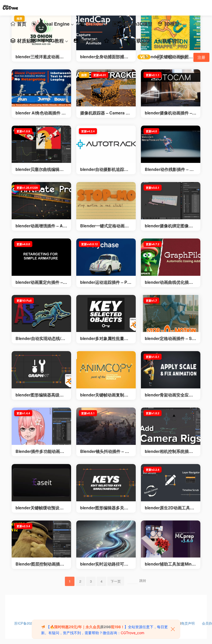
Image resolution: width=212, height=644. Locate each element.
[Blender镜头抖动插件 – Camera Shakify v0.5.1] (106, 426)
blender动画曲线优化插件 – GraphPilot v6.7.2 (170, 282)
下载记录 (141, 40)
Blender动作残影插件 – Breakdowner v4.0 (170, 169)
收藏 (115, 40)
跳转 (142, 580)
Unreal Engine (54, 23)
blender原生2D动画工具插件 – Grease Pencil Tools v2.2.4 (170, 507)
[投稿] (159, 57)
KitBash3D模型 (135, 23)
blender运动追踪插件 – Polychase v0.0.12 (105, 282)
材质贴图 (26, 40)
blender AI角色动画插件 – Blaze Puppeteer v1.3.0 (40, 112)
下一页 (116, 581)
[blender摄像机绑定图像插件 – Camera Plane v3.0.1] (170, 200)
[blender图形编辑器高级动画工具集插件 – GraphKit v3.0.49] (41, 369)
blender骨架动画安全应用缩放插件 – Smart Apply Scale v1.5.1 (170, 394)
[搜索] (170, 57)
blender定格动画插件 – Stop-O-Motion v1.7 (170, 338)
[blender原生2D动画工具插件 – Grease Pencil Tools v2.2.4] (170, 482)
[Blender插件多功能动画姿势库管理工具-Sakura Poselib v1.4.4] (41, 426)
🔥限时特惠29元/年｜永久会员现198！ (87, 627)
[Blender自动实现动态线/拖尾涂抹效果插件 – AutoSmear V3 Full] (41, 313)
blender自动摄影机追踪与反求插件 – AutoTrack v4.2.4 (105, 169)
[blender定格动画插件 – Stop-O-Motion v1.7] (170, 313)
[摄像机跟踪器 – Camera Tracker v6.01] (106, 88)
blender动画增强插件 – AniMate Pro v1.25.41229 (41, 225)
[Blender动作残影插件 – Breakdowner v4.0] (170, 144)
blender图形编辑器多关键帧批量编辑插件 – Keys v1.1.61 (105, 507)
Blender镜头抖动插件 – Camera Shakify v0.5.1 (105, 451)
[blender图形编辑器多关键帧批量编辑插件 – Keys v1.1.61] (106, 482)
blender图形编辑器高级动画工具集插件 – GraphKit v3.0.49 (41, 394)
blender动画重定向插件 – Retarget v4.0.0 (41, 282)
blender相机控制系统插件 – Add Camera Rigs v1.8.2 (170, 451)
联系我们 (171, 40)
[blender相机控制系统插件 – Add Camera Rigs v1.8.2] (170, 426)
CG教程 (56, 40)
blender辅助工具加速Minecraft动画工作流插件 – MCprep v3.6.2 (170, 564)
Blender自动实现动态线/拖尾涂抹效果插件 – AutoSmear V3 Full (41, 338)
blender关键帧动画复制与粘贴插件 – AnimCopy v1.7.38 (104, 394)
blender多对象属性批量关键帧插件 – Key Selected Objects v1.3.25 (105, 338)
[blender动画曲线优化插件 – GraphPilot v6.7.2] (170, 257)
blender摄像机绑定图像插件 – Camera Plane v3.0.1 (169, 225)
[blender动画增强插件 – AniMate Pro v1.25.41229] (41, 200)
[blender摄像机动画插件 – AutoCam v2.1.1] (170, 88)
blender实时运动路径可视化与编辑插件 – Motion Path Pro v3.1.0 (105, 564)
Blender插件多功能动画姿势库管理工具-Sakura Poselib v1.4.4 (41, 451)
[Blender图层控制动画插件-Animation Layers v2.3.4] (41, 539)
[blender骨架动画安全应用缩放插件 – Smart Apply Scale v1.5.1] (170, 369)
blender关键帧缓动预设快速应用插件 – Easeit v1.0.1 (40, 507)
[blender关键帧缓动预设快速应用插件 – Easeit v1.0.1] (41, 482)
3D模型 (171, 23)
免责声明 (188, 622)
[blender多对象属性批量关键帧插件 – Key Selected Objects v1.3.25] (106, 313)
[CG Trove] (10, 8)
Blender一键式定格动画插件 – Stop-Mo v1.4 (104, 225)
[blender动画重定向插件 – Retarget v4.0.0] (41, 257)
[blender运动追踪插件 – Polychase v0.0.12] (106, 257)
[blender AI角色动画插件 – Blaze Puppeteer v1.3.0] (41, 88)
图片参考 (89, 40)
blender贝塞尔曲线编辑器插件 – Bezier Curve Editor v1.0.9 (41, 169)
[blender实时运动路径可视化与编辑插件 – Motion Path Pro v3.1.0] (106, 539)
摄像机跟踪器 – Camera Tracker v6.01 (106, 112)
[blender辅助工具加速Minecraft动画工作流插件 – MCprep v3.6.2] (170, 539)
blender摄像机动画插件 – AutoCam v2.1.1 (170, 112)
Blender (94, 23)
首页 (21, 23)
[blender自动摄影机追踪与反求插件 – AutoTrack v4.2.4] (106, 144)
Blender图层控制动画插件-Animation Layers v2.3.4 (40, 564)
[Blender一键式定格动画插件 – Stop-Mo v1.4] (106, 200)
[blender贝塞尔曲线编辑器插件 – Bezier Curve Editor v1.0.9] (41, 144)
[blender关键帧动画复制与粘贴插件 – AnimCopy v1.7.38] (106, 369)
